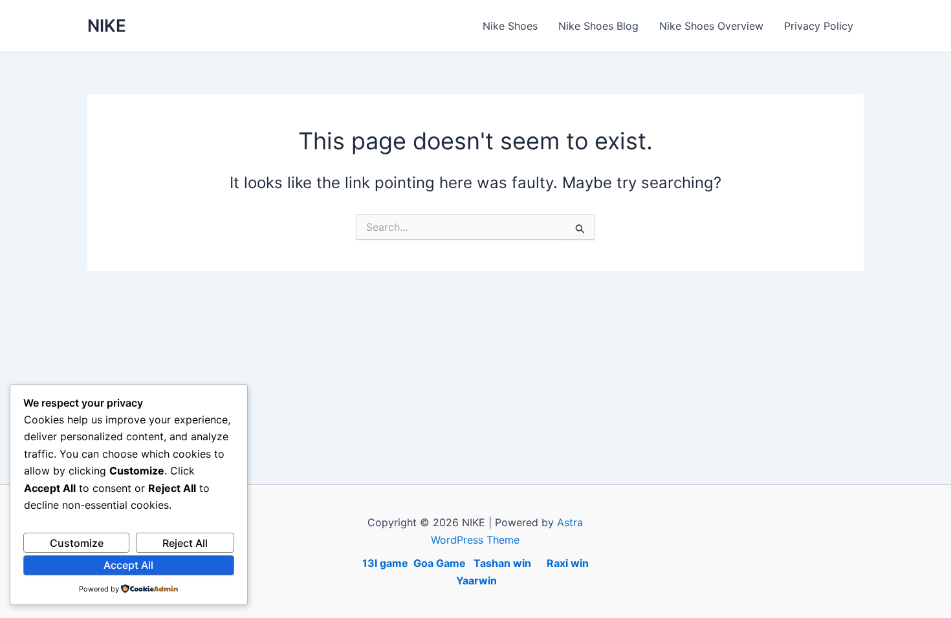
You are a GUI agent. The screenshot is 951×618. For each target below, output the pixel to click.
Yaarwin (476, 580)
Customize (77, 543)
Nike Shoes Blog (598, 25)
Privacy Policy (818, 25)
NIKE (106, 26)
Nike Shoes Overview (711, 25)
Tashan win (504, 563)
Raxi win (561, 563)
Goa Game (440, 563)
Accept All (128, 565)
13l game (385, 563)
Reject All (185, 543)
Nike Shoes (510, 25)
